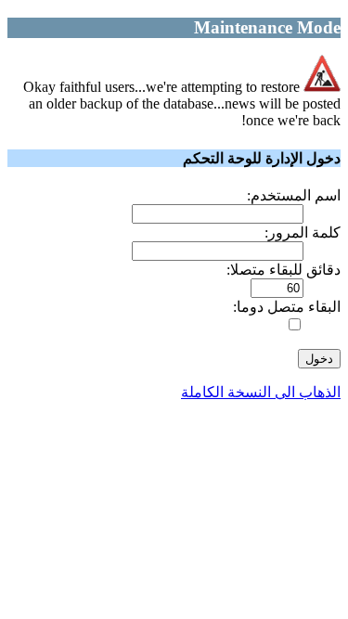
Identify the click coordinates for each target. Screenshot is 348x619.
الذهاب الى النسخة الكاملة (261, 392)
